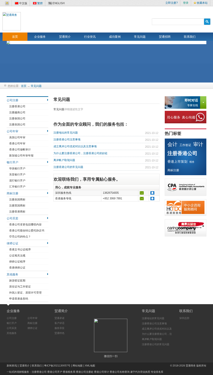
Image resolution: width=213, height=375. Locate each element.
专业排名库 (157, 371)
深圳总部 (184, 318)
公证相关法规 (17, 255)
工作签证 (185, 145)
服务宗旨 (59, 328)
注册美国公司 (17, 124)
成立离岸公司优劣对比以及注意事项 (75, 146)
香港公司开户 (54, 371)
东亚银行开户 (17, 174)
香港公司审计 (101, 371)
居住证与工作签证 (20, 286)
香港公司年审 (17, 143)
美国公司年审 (17, 137)
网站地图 (78, 365)
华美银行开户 (17, 168)
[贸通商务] (11, 20)
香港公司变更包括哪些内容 (25, 224)
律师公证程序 (17, 261)
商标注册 (12, 193)
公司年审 (12, 131)
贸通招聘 (165, 36)
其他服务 (12, 274)
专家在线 (191, 103)
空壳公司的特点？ (20, 236)
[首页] (7, 4)
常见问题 (140, 36)
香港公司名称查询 (120, 371)
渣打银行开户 (17, 180)
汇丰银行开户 (17, 186)
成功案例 (115, 36)
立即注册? (171, 2)
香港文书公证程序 (20, 249)
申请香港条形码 (18, 298)
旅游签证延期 (17, 280)
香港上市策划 (177, 161)
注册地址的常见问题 (65, 132)
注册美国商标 (17, 199)
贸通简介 (65, 36)
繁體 (40, 3)
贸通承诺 (59, 318)
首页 (15, 36)
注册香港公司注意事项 (66, 139)
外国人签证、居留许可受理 (25, 292)
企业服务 (40, 36)
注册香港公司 (17, 106)
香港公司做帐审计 (20, 149)
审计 (198, 144)
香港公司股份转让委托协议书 (26, 230)
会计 (172, 144)
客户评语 (59, 323)
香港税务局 (69, 371)
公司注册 (12, 100)
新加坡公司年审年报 (21, 155)
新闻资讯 (12, 365)
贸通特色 (59, 333)
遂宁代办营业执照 (140, 371)
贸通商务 (191, 365)
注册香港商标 (17, 211)
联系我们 (190, 36)
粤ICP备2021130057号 (57, 365)
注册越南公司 (17, 112)
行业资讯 (90, 36)
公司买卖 (12, 218)
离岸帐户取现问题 (64, 160)
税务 (191, 161)
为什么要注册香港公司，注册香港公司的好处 (80, 153)
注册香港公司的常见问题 (68, 167)
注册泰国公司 (17, 118)
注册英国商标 (17, 205)
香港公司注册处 (84, 371)
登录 (185, 2)
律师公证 (12, 243)
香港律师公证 (17, 267)
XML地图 (90, 365)
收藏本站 (202, 2)
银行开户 (12, 162)
